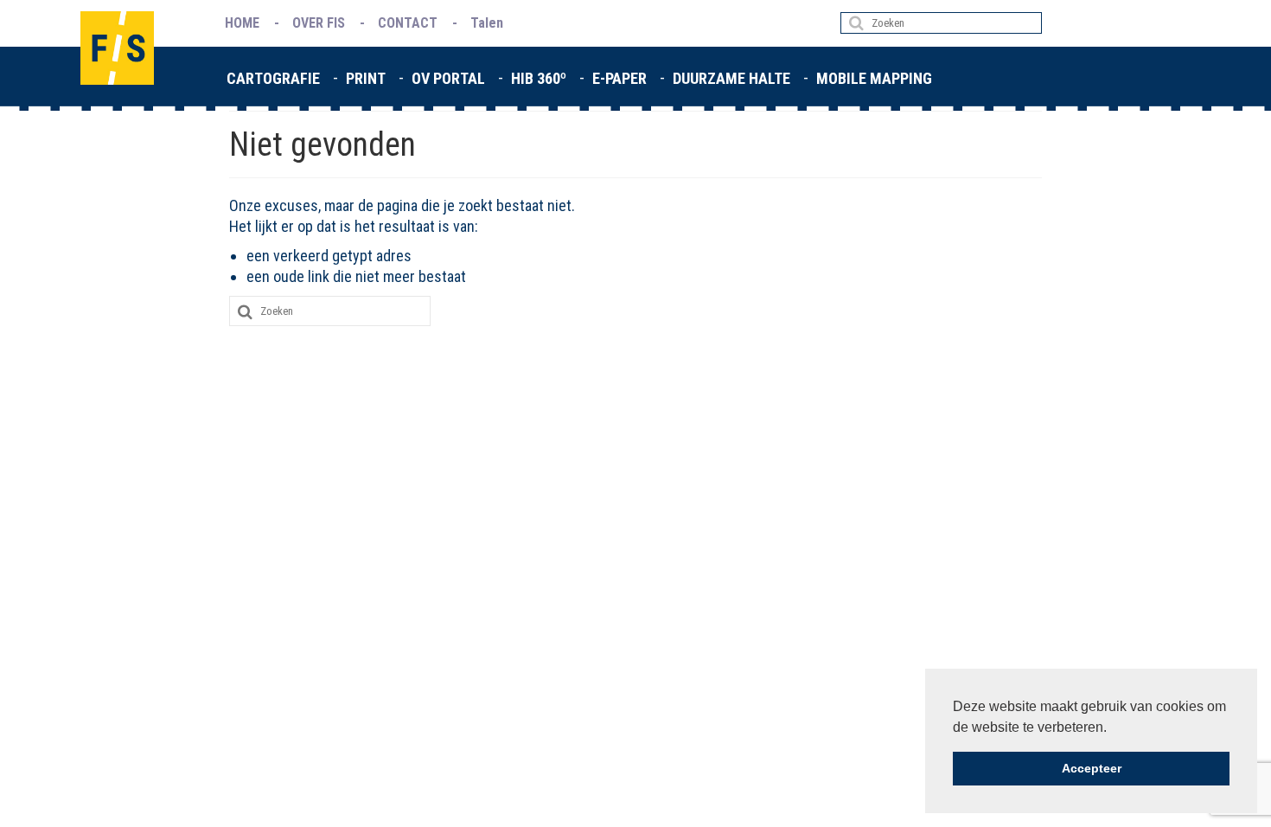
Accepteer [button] (1091, 768)
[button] (1112, 728)
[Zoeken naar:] (941, 23)
